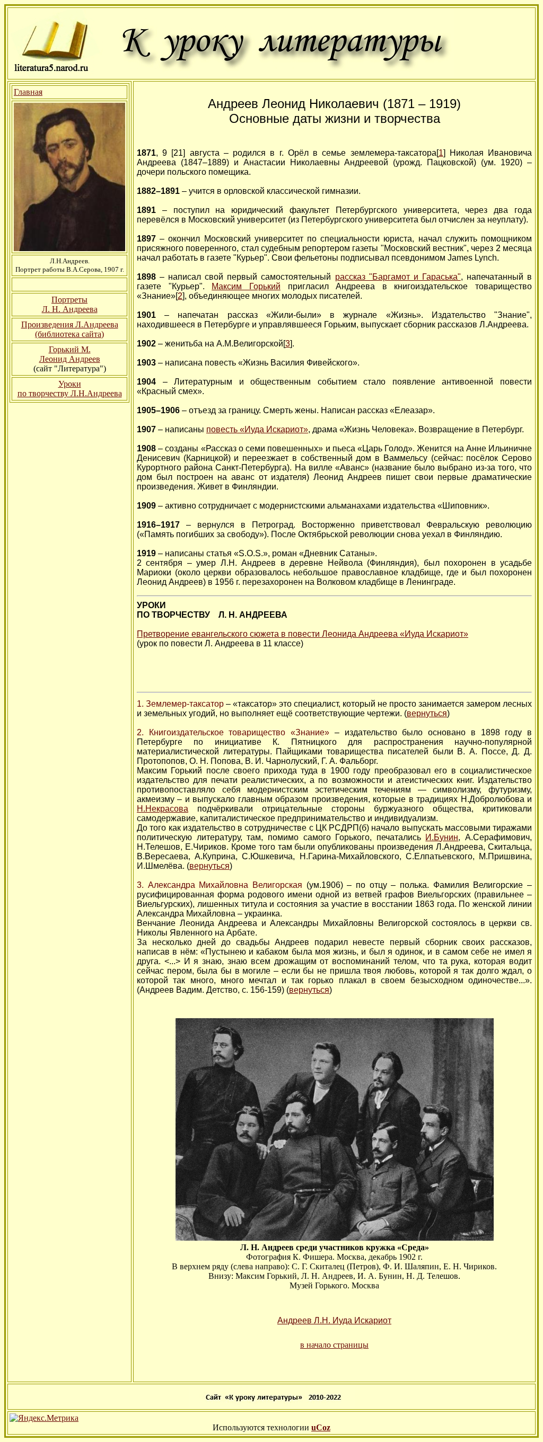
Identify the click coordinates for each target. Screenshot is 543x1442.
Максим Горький (246, 286)
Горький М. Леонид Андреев (69, 354)
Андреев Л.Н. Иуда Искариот (334, 1320)
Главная (28, 91)
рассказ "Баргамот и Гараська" (398, 276)
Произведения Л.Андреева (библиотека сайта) (69, 329)
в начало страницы (334, 1344)
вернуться (427, 713)
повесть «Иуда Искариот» (257, 429)
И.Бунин (441, 837)
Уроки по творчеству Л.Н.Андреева (69, 388)
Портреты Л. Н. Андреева (70, 304)
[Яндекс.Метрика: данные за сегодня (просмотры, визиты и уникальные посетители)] (44, 1418)
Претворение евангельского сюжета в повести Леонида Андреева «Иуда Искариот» (302, 633)
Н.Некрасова (162, 808)
